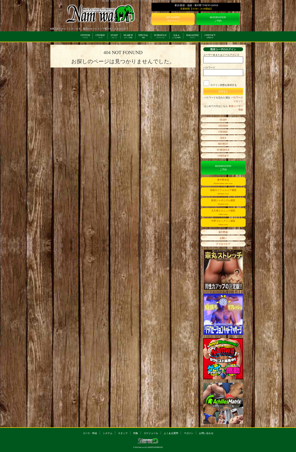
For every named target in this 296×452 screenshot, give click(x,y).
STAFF (114, 35)
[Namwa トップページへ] (100, 13)
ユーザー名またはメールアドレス (221, 54)
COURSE (100, 35)
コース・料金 (90, 433)
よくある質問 (171, 433)
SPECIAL (143, 35)
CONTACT (210, 35)
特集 (135, 433)
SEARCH (128, 35)
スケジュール (151, 433)
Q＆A (176, 35)
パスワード (209, 67)
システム (107, 433)
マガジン (188, 433)
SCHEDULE (160, 35)
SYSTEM (85, 35)
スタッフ (123, 433)
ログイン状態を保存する (223, 85)
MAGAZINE (192, 35)
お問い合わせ (206, 433)
